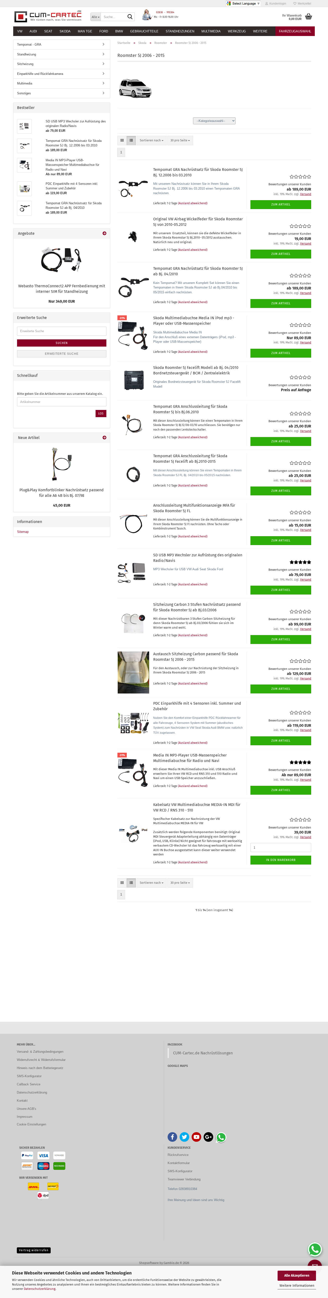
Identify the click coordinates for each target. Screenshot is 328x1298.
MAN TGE (85, 31)
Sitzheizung (25, 64)
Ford (103, 31)
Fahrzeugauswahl (295, 31)
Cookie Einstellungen (31, 1124)
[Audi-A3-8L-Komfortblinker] (61, 464)
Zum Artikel (281, 204)
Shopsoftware (149, 1263)
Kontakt (22, 1100)
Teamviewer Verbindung (184, 1179)
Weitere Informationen (296, 1286)
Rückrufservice (178, 1155)
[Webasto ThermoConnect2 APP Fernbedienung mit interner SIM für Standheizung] (61, 260)
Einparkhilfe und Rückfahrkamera (40, 74)
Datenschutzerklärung (39, 1289)
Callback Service (28, 1084)
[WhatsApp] (315, 1249)
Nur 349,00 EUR (62, 301)
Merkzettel (303, 3)
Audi (33, 31)
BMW (119, 31)
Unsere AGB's (26, 1109)
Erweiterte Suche (62, 353)
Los (101, 413)
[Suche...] (130, 17)
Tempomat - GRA (29, 44)
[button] (122, 140)
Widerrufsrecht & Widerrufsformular (41, 1060)
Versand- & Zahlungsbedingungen (40, 1051)
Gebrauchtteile (144, 31)
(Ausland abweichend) (192, 203)
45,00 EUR (61, 505)
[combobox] (152, 140)
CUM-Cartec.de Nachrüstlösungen (203, 1053)
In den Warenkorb (281, 860)
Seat (48, 31)
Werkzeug (237, 31)
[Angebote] (104, 233)
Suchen (62, 343)
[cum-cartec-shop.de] (48, 16)
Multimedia (211, 31)
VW (19, 31)
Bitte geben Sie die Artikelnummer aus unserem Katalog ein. (60, 394)
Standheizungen (180, 31)
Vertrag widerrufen (34, 1250)
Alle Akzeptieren (296, 1276)
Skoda (65, 31)
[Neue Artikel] (104, 438)
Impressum (24, 1116)
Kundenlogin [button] (277, 3)
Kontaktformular (179, 1163)
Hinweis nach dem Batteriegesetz (40, 1068)
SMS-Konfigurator (29, 1076)
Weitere (260, 31)
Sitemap (23, 532)
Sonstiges (24, 93)
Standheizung (26, 54)
